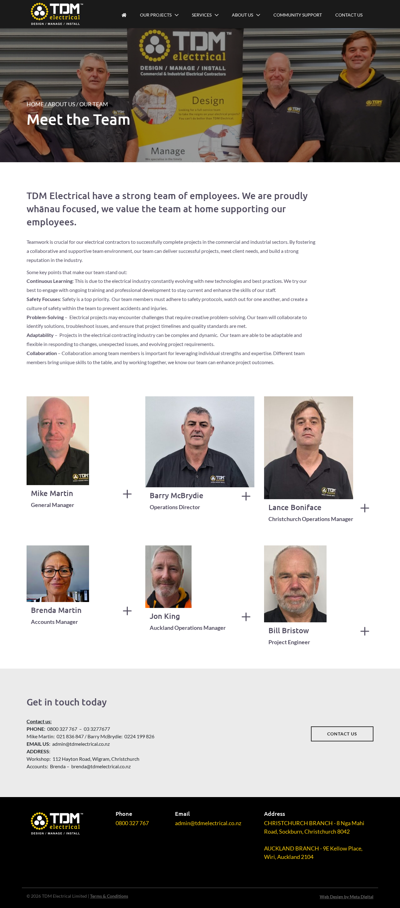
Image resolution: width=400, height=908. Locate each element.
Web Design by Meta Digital (346, 896)
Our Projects (156, 15)
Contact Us (348, 15)
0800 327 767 (132, 823)
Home (35, 104)
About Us (242, 15)
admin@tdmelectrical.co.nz (208, 823)
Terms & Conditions (109, 896)
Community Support (297, 15)
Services (202, 15)
